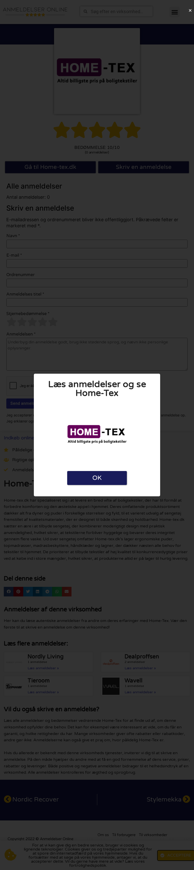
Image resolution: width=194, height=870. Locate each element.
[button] (190, 10)
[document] (97, 435)
